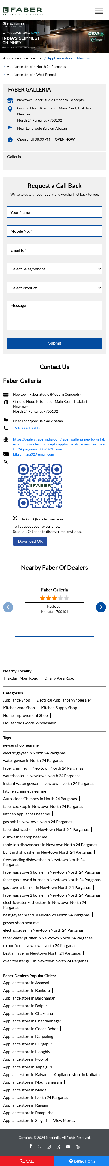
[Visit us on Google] (59, 1147)
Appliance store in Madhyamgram (32, 1082)
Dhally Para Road (59, 678)
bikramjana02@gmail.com (33, 454)
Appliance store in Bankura (26, 990)
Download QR (30, 541)
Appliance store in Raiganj (25, 1105)
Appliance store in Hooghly (26, 1051)
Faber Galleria (54, 589)
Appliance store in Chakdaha (28, 1013)
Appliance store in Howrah (26, 1059)
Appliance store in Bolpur (25, 1005)
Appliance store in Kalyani (25, 1074)
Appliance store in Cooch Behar (30, 1028)
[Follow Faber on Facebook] (30, 1147)
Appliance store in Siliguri (25, 1120)
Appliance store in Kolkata (77, 1074)
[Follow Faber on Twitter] (40, 1147)
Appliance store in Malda (24, 1089)
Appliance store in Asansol (26, 982)
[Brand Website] (78, 1147)
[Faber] (23, 11)
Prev (8, 607)
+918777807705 (26, 428)
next (101, 607)
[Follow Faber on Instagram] (50, 1147)
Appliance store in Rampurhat (29, 1112)
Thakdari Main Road (20, 678)
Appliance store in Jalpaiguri (27, 1066)
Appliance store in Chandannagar (32, 1020)
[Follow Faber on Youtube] (69, 1147)
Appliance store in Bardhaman (29, 997)
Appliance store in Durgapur (27, 1043)
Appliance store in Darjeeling (28, 1036)
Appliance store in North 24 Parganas (35, 1097)
